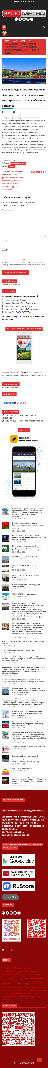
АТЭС (4, 979)
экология (40, 996)
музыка (11, 994)
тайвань (22, 997)
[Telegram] (24, 403)
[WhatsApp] (21, 403)
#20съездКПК (7, 968)
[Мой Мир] (11, 403)
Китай (35, 978)
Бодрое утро (18, 979)
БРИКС (10, 978)
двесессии (35, 990)
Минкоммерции (6, 984)
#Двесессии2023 (21, 971)
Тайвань (9, 987)
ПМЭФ (18, 984)
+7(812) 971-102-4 (10, 421)
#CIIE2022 (12, 166)
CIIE (31, 974)
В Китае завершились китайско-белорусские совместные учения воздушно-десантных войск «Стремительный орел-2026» (29, 526)
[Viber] (18, 403)
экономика (6, 1000)
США (4, 987)
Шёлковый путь (37, 987)
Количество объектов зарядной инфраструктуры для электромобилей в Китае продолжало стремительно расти (27, 548)
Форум (15, 987)
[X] (15, 403)
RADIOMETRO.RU (10, 814)
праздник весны (22, 993)
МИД (42, 979)
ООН (13, 984)
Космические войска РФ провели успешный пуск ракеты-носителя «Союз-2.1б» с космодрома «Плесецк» (23, 681)
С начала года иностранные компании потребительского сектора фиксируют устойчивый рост (27, 713)
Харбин (20, 987)
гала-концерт (25, 990)
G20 (41, 974)
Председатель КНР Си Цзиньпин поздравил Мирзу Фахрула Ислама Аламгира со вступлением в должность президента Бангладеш (24, 658)
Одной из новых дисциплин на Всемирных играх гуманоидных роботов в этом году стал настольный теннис (29, 723)
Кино (29, 979)
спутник (15, 997)
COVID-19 (36, 974)
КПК (25, 979)
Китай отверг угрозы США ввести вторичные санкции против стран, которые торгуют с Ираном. (29, 537)
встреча (10, 990)
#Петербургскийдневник (34, 971)
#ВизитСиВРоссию (8, 971)
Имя (4, 241)
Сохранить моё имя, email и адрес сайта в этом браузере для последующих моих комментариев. (23, 263)
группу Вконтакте (11, 388)
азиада (4, 990)
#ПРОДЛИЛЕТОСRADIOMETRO (25, 556)
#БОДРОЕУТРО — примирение (24, 594)
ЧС (24, 987)
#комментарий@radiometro (16, 974)
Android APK (10, 897)
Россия (35, 983)
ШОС (28, 987)
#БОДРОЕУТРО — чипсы (22, 768)
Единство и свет (38, 172)
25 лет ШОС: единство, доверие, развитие (18, 650)
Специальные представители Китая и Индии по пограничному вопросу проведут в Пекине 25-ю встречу (29, 690)
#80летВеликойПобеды (23, 968)
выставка (17, 990)
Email (5, 250)
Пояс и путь (25, 984)
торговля (28, 997)
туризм (34, 997)
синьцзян (33, 993)
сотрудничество (7, 997)
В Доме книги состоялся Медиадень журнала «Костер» (26, 585)
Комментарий (9, 210)
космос (43, 990)
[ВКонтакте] (5, 403)
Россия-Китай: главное (18, 163)
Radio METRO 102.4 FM (11, 285)
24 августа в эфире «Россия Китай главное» (29, 746)
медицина (4, 993)
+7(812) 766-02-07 (10, 415)
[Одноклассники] (8, 403)
